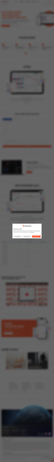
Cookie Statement (32, 232)
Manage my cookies (27, 236)
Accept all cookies (36, 236)
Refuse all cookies (17, 236)
